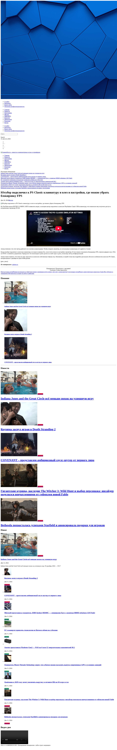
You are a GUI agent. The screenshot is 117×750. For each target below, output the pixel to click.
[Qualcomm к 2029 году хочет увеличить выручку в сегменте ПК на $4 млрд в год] (7, 678)
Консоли (7, 118)
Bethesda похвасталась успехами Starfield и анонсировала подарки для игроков (25, 188)
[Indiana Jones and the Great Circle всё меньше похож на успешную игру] (15, 303)
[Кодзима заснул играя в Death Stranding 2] (15, 330)
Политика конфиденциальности (14, 106)
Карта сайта (8, 105)
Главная (6, 109)
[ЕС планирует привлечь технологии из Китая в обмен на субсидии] (7, 626)
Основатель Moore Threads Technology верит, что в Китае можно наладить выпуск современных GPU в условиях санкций (39, 183)
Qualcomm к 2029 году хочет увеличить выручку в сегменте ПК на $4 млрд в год (26, 184)
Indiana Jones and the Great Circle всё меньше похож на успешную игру (22, 173)
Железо (6, 114)
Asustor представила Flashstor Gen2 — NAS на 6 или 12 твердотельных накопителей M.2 (28, 181)
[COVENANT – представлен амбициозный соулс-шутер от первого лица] (15, 358)
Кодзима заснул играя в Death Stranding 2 (13, 175)
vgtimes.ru (15, 264)
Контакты (7, 103)
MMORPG (7, 116)
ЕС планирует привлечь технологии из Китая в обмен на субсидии (22, 180)
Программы (8, 113)
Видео (6, 123)
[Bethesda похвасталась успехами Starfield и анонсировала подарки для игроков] (19, 521)
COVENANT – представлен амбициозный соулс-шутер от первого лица (23, 176)
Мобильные (8, 119)
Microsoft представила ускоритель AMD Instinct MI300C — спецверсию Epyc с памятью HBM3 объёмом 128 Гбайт (36, 178)
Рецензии (7, 121)
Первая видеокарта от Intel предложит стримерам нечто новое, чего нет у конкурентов (34, 272)
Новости (7, 111)
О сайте (6, 101)
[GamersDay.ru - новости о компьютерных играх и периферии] (20, 152)
